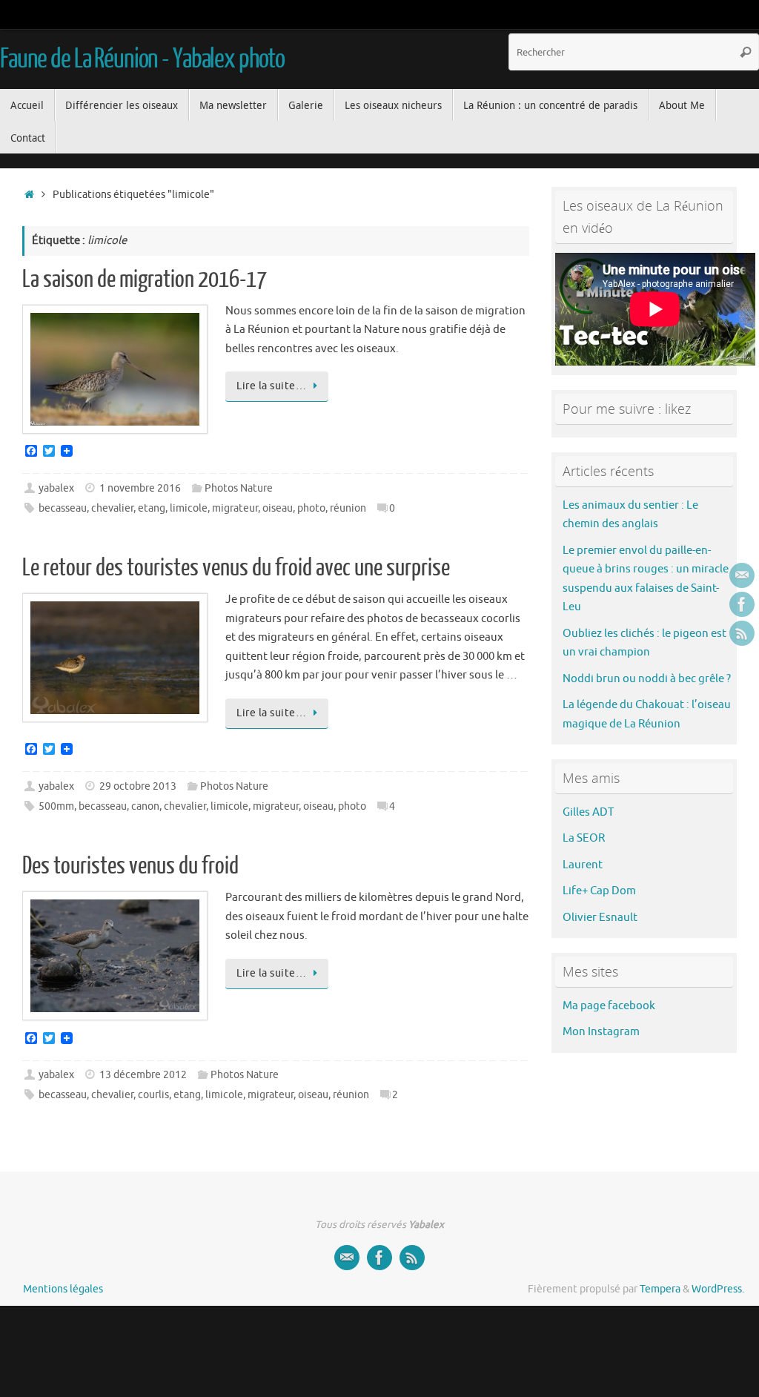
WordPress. (718, 1289)
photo (311, 508)
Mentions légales (63, 1289)
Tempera (660, 1289)
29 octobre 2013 (137, 786)
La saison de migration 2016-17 (144, 279)
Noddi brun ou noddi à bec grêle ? (647, 679)
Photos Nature (239, 488)
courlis (153, 1095)
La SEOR (584, 838)
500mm (56, 806)
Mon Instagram (601, 1032)
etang (151, 508)
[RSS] (742, 633)
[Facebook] (742, 604)
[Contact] (742, 575)
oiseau (277, 508)
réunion (348, 508)
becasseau (63, 508)
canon (145, 806)
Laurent (583, 865)
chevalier (112, 508)
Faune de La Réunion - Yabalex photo (142, 59)
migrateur (235, 508)
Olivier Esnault (600, 918)
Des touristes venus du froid (130, 866)
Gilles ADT (588, 812)
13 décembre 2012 (143, 1075)
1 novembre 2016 (140, 488)
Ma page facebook (609, 1006)
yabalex (56, 488)
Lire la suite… (271, 386)
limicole (189, 508)
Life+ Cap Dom (599, 891)
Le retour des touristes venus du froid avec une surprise (236, 568)
